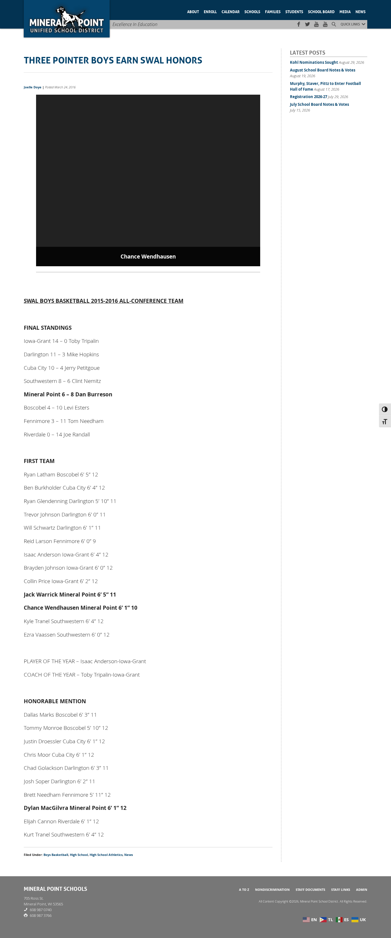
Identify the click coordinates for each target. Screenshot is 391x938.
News (361, 11)
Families (273, 11)
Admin (361, 890)
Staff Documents (310, 890)
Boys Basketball (56, 854)
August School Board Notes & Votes (322, 70)
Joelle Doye (33, 87)
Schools (252, 11)
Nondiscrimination (272, 890)
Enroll (210, 11)
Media (345, 11)
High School (79, 854)
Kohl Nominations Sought (314, 62)
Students (294, 11)
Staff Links (340, 890)
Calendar (231, 11)
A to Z (244, 890)
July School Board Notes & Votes (319, 104)
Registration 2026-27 (308, 96)
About (193, 11)
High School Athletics (106, 854)
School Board (321, 11)
